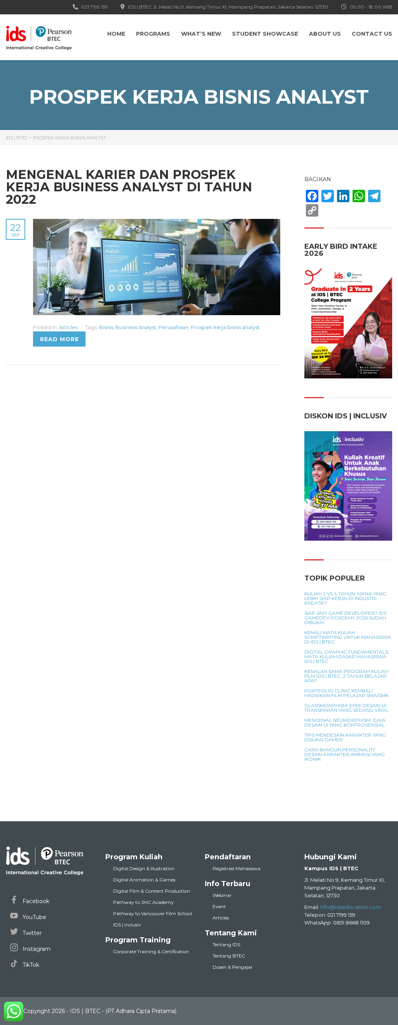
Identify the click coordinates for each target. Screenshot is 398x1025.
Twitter (31, 933)
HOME (116, 33)
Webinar (222, 895)
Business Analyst (135, 327)
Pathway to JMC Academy (143, 902)
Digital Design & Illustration (144, 868)
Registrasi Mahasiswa (236, 868)
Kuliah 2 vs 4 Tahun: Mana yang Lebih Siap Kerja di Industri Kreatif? (345, 598)
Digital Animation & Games (144, 880)
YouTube (33, 917)
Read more (59, 339)
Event (219, 906)
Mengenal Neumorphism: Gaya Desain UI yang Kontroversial (345, 722)
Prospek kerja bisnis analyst (225, 327)
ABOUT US (325, 33)
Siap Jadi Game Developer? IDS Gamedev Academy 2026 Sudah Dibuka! (345, 618)
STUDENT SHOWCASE (265, 33)
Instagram (36, 948)
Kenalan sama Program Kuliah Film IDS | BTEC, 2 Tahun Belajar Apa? (346, 676)
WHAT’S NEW (201, 33)
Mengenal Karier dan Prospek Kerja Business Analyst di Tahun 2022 (129, 187)
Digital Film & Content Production (151, 891)
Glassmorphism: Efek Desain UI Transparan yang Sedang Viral (346, 708)
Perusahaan (174, 327)
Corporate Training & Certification (151, 951)
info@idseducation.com (350, 907)
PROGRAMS (153, 33)
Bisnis (106, 327)
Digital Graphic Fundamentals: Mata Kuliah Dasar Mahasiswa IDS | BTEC (346, 657)
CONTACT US (372, 33)
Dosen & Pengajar (233, 967)
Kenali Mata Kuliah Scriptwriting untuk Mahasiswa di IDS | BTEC (347, 637)
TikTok (30, 964)
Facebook (35, 901)
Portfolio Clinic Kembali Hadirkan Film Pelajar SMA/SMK (346, 693)
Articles (68, 327)
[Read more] (156, 223)
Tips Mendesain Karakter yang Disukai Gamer (345, 737)
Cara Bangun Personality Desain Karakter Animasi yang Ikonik (344, 754)
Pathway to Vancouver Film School (152, 913)
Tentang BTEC (229, 956)
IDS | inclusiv (127, 925)
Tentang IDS (226, 944)
